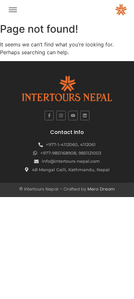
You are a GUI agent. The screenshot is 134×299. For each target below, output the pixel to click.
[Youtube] (73, 115)
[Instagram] (61, 115)
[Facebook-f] (49, 115)
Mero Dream (101, 189)
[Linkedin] (85, 115)
